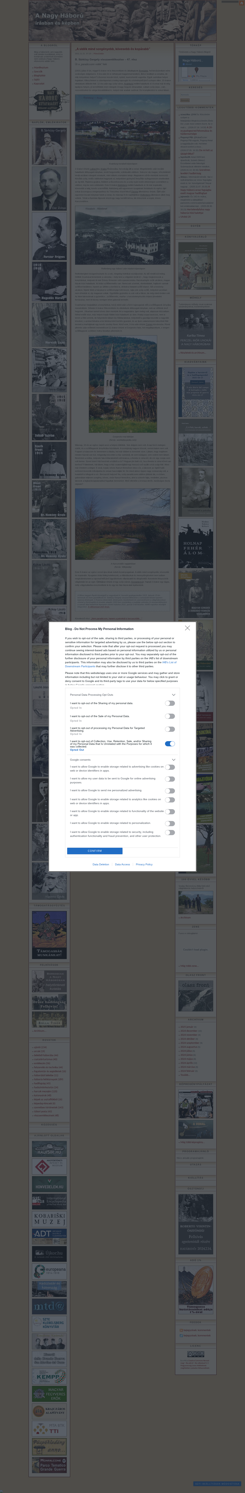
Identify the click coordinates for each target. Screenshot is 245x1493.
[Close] (188, 629)
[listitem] (122, 695)
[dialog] (122, 746)
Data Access (122, 864)
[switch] (170, 703)
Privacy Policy (144, 864)
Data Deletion (101, 864)
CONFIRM (95, 850)
